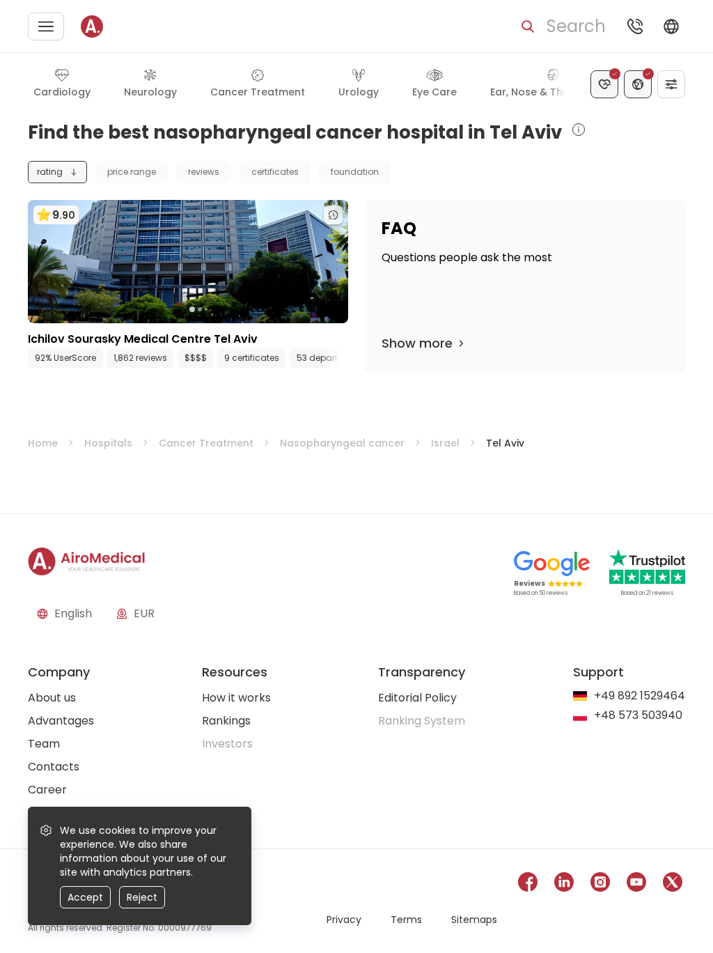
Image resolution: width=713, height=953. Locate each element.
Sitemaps (474, 920)
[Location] (638, 84)
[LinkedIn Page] (564, 884)
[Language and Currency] (671, 26)
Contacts (53, 767)
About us (52, 698)
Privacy (344, 920)
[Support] (635, 26)
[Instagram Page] (600, 884)
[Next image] (216, 309)
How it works (236, 698)
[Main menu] (46, 26)
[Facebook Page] (527, 884)
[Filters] (671, 84)
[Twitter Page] (672, 884)
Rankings (226, 721)
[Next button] (341, 358)
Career (47, 790)
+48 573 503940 (638, 715)
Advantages (61, 721)
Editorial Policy (417, 698)
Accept (85, 897)
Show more (417, 343)
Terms (406, 920)
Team (44, 744)
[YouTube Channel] (636, 884)
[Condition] (604, 84)
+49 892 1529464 (639, 696)
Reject (142, 897)
